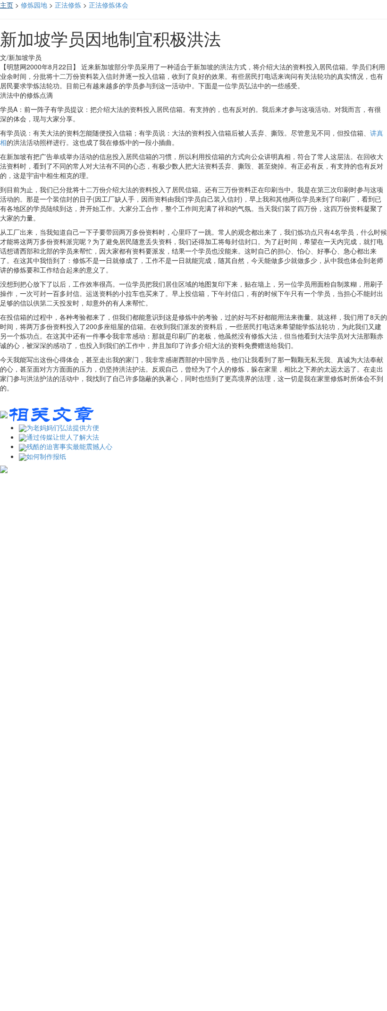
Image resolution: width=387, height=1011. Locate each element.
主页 (6, 4)
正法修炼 (68, 4)
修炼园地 (34, 4)
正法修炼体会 (108, 4)
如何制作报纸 (46, 456)
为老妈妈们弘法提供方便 (62, 427)
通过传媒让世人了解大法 (62, 437)
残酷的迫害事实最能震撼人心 (69, 446)
